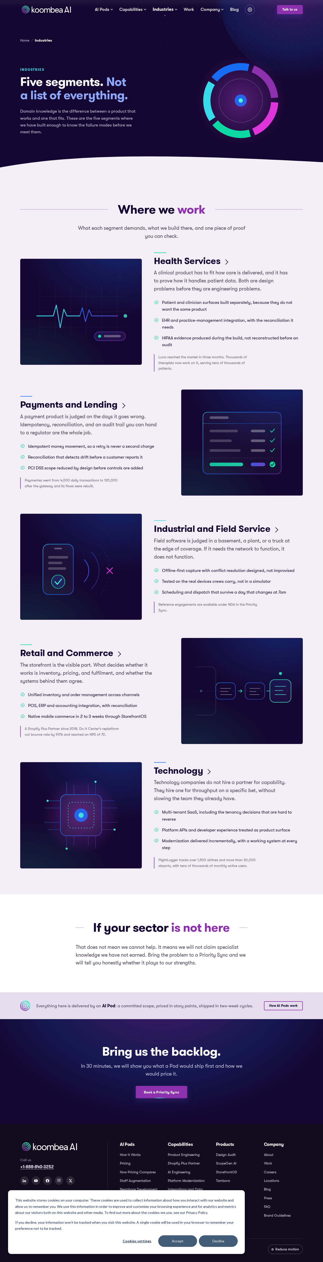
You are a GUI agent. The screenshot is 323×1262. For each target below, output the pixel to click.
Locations (271, 1181)
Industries (163, 9)
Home (24, 40)
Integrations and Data (185, 1189)
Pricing (125, 1163)
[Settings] (250, 9)
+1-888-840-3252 (37, 1167)
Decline (218, 1241)
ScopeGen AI (226, 1163)
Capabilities (131, 9)
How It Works (130, 1155)
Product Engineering (184, 1155)
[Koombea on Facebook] (47, 1180)
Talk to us (290, 9)
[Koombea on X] (70, 1180)
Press (268, 1198)
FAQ (267, 1207)
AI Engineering (179, 1172)
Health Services (187, 260)
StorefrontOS (226, 1172)
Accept (177, 1241)
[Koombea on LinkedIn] (24, 1180)
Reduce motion (287, 1249)
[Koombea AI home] (46, 10)
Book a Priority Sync (161, 1092)
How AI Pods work (283, 1006)
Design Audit (226, 1155)
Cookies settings (137, 1241)
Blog (234, 9)
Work (189, 9)
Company (210, 9)
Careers (270, 1172)
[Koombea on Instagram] (59, 1180)
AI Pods (102, 9)
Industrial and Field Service (212, 528)
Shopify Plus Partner (184, 1163)
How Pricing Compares (138, 1172)
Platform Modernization (186, 1181)
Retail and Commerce (66, 652)
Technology (178, 770)
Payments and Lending (68, 404)
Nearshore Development (138, 1189)
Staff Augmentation (135, 1181)
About (268, 1155)
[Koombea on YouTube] (36, 1180)
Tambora (223, 1181)
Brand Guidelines (277, 1215)
